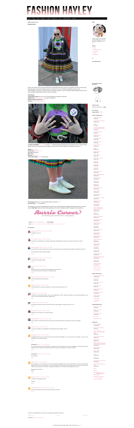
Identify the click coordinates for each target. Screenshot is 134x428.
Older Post (85, 415)
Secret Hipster (97, 151)
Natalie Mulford (35, 318)
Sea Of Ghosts (97, 269)
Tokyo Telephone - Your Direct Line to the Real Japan (99, 332)
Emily (32, 361)
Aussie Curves (35, 224)
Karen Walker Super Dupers (38, 101)
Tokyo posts (54, 18)
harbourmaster (97, 232)
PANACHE (96, 184)
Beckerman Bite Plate (99, 275)
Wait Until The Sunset (36, 276)
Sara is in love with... (98, 282)
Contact (74, 18)
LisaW (32, 326)
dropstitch (96, 181)
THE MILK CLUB (97, 141)
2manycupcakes (35, 258)
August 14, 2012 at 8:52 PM (45, 318)
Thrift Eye (96, 279)
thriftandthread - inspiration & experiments (97, 264)
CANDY (95, 370)
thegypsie (33, 334)
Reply (32, 234)
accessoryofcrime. (98, 229)
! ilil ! (95, 354)
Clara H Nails (42, 144)
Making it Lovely (97, 309)
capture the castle (98, 187)
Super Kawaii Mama (98, 158)
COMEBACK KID (97, 138)
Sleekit (95, 213)
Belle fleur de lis (97, 306)
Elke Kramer (34, 149)
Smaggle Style (97, 135)
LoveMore (96, 168)
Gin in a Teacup (97, 267)
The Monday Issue (98, 219)
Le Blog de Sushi (98, 253)
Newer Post (30, 415)
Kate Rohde (35, 155)
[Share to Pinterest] (52, 222)
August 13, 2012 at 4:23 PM (42, 285)
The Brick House (97, 313)
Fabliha (33, 302)
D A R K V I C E (97, 144)
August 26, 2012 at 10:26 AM (40, 361)
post (51, 144)
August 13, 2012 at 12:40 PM (45, 247)
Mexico (57, 224)
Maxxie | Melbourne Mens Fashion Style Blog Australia (98, 208)
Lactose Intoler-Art (98, 288)
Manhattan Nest (97, 318)
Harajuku (46, 224)
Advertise (43, 18)
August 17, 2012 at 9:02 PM (43, 344)
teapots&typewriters (36, 387)
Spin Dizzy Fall (97, 177)
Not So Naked (97, 154)
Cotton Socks (97, 243)
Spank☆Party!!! (97, 347)
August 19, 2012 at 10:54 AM (43, 353)
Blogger (79, 425)
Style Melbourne (97, 194)
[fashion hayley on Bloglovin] (97, 101)
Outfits (48, 18)
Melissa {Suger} (35, 247)
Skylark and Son (97, 236)
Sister (95, 368)
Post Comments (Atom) (39, 417)
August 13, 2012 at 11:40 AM (45, 231)
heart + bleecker (97, 222)
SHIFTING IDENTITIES (99, 257)
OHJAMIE (96, 164)
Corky (95, 124)
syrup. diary (96, 350)
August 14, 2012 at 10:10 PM (41, 326)
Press (60, 18)
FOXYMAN (96, 247)
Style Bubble (97, 298)
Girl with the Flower (98, 292)
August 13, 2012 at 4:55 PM (40, 293)
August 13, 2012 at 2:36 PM (48, 276)
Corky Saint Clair (38, 150)
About (33, 18)
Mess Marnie (34, 310)
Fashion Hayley (36, 222)
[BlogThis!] (48, 222)
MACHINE (96, 226)
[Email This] (47, 222)
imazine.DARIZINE (98, 378)
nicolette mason (97, 285)
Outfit (64, 224)
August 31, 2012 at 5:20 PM (47, 387)
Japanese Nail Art (51, 224)
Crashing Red (97, 204)
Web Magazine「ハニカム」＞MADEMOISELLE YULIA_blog (99, 373)
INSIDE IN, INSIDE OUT (99, 174)
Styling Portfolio (66, 18)
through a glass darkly (99, 197)
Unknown (33, 285)
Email (94, 47)
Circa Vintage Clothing (99, 120)
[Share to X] (50, 222)
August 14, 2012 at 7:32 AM (44, 310)
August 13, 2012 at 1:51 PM (40, 266)
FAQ (38, 18)
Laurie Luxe (96, 260)
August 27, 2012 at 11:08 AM (42, 376)
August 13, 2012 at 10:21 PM (41, 302)
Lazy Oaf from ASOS (40, 98)
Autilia (95, 148)
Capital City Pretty (98, 131)
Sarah (32, 293)
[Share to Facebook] (51, 222)
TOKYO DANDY (97, 324)
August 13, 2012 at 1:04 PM (45, 258)
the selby (96, 316)
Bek (32, 266)
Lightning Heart (35, 231)
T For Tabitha (34, 239)
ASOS (44, 99)
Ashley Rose (97, 191)
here (81, 146)
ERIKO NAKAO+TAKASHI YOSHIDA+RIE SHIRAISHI (99, 344)
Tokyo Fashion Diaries (99, 336)
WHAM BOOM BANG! (99, 376)
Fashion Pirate (97, 295)
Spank (39, 156)
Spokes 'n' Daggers (98, 216)
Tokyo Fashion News (99, 327)
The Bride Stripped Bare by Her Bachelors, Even (99, 128)
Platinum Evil (97, 250)
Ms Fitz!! (96, 161)
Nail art (60, 224)
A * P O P (96, 357)
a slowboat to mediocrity (99, 360)
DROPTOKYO (97, 339)
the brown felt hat (98, 171)
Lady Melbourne (97, 117)
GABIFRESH (96, 300)
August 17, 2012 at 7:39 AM (42, 334)
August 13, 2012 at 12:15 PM (44, 239)
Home (29, 18)
